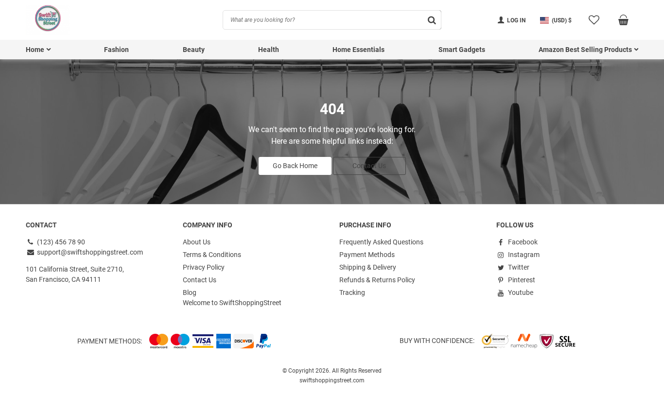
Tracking (352, 292)
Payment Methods (367, 254)
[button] (556, 20)
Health (268, 49)
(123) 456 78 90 (60, 242)
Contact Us (369, 166)
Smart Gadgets (461, 49)
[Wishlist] (593, 20)
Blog (189, 292)
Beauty (194, 49)
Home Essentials (358, 49)
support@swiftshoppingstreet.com (89, 252)
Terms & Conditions (212, 254)
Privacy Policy (204, 267)
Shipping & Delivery (367, 267)
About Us (196, 242)
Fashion (116, 49)
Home (35, 49)
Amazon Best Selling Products (585, 49)
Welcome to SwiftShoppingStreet (232, 303)
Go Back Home (295, 166)
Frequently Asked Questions (381, 242)
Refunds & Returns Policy (377, 280)
